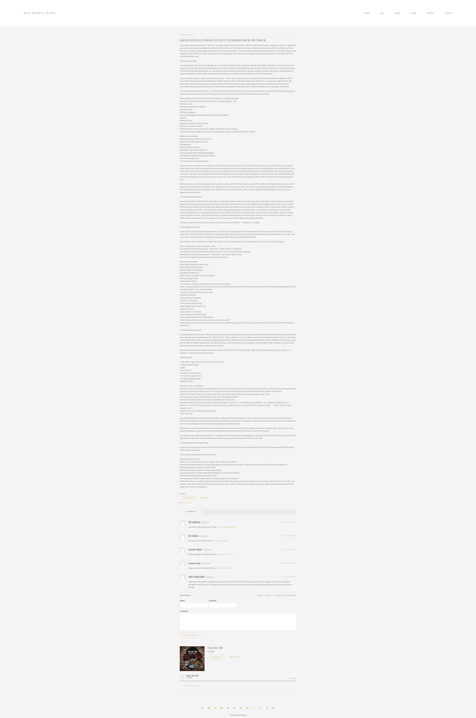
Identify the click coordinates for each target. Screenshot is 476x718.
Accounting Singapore (226, 527)
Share (205, 498)
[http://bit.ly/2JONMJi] (267, 708)
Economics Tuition (226, 554)
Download (216, 657)
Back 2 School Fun (186, 502)
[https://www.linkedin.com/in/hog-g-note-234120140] (247, 708)
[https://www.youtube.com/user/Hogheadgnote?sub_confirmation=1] (222, 708)
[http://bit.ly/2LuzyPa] (273, 708)
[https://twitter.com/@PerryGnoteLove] (228, 708)
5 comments (188, 498)
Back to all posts (187, 35)
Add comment (190, 635)
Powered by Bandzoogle (238, 715)
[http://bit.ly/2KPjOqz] (260, 708)
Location (212, 601)
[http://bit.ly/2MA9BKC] (215, 708)
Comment (184, 611)
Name (182, 601)
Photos (430, 13)
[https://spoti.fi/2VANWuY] (209, 708)
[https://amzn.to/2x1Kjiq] (241, 708)
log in (264, 595)
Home (366, 13)
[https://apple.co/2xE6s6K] (202, 708)
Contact (448, 13)
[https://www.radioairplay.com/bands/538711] (254, 708)
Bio (381, 13)
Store (413, 13)
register (272, 595)
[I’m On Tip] (192, 658)
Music (397, 13)
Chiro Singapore (220, 541)
